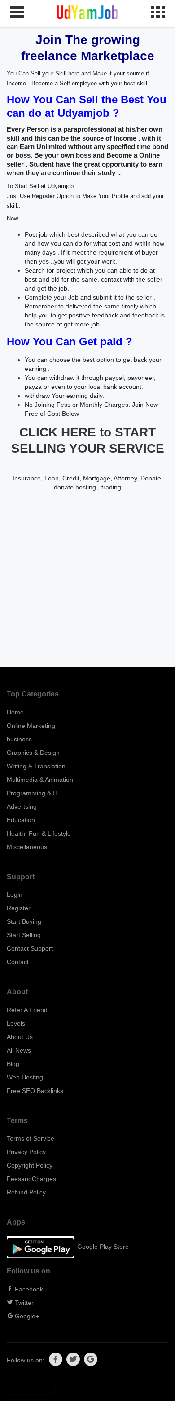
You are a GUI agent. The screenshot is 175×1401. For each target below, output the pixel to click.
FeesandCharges (31, 1178)
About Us (20, 1036)
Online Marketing (31, 725)
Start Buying (24, 921)
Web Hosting (25, 1077)
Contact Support (30, 948)
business (19, 739)
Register (43, 196)
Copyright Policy (29, 1165)
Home (15, 712)
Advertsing (22, 806)
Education (21, 820)
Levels (16, 1023)
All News (19, 1050)
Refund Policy (26, 1192)
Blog (13, 1063)
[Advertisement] (87, 579)
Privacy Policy (26, 1151)
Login (14, 894)
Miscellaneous (27, 846)
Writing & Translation (36, 766)
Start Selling (24, 934)
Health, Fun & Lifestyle (39, 833)
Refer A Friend (27, 1009)
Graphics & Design (33, 752)
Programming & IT (33, 793)
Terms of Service (30, 1138)
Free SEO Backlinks (35, 1090)
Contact (18, 961)
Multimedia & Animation (40, 779)
